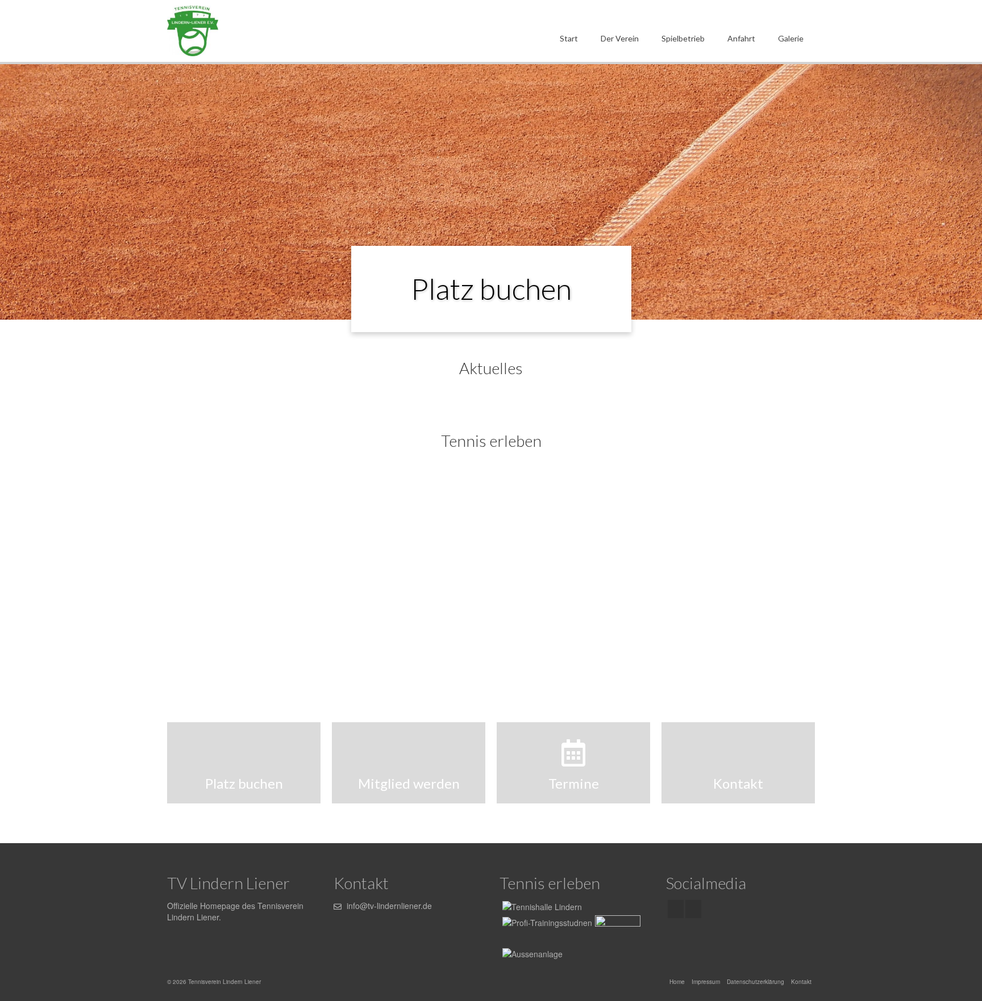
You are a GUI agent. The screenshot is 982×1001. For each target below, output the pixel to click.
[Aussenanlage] (491, 569)
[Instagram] (693, 909)
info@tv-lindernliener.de (388, 905)
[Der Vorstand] (711, 569)
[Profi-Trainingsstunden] (271, 569)
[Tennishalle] (541, 906)
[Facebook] (676, 909)
